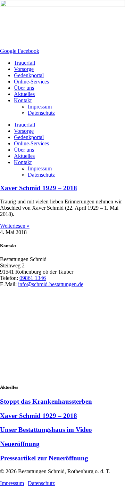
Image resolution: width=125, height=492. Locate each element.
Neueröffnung (20, 443)
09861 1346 (32, 278)
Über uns (24, 88)
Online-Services (31, 81)
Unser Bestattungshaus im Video (46, 429)
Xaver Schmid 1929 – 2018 (38, 188)
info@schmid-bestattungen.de (50, 284)
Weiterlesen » (15, 226)
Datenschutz (41, 113)
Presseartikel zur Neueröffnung (44, 458)
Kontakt (23, 100)
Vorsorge (24, 69)
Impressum (40, 107)
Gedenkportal (29, 75)
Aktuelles (24, 94)
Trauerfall (24, 63)
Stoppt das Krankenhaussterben (46, 401)
